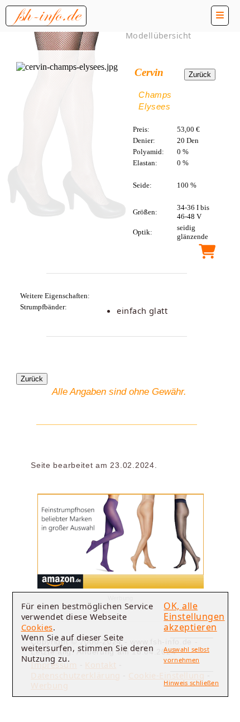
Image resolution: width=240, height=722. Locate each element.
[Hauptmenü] (220, 16)
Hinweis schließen (191, 682)
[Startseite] (46, 16)
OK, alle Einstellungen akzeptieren (194, 616)
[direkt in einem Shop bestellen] (207, 254)
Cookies (37, 627)
